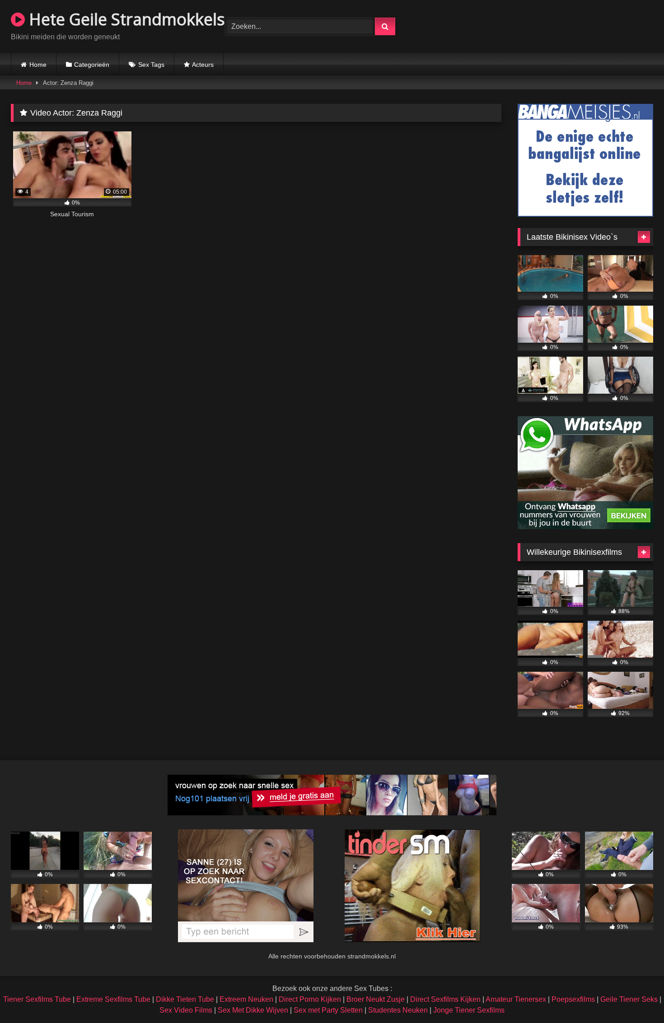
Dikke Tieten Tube (185, 999)
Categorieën (91, 64)
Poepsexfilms (573, 999)
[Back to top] (636, 996)
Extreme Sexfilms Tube (113, 999)
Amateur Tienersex (516, 999)
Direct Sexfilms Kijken (445, 999)
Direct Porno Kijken (310, 999)
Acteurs (203, 64)
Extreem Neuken (246, 999)
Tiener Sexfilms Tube (37, 999)
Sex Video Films (185, 1010)
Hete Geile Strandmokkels (125, 19)
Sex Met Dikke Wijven (253, 1010)
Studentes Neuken (398, 1010)
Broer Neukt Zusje (375, 999)
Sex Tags (151, 64)
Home (38, 64)
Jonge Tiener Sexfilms (469, 1010)
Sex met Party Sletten (328, 1010)
